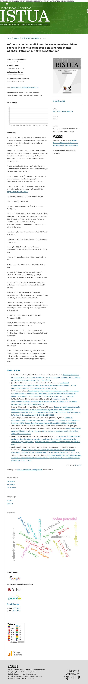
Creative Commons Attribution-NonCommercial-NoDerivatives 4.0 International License (65, 142)
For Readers (11, 481)
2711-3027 (16, 608)
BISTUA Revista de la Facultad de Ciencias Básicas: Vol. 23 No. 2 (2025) (54, 452)
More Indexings (13, 604)
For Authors (11, 484)
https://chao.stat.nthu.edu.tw (17, 192)
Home (9, 38)
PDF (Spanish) (60, 101)
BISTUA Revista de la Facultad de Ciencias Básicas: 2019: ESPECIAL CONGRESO (46, 396)
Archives (16, 38)
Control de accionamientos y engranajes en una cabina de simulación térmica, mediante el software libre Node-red (45, 420)
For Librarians (11, 488)
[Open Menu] (7, 4)
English (9, 500)
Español (10, 504)
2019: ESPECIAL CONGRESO (30, 38)
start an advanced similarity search (29, 470)
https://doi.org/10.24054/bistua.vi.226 (24, 87)
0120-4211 (16, 611)
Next (77, 465)
